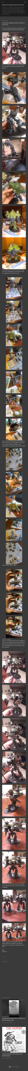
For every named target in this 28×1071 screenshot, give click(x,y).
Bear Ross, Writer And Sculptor (13, 5)
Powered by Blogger (15, 1066)
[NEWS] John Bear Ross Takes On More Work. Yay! (13, 1019)
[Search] (25, 2)
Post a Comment (8, 1022)
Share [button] (3, 956)
